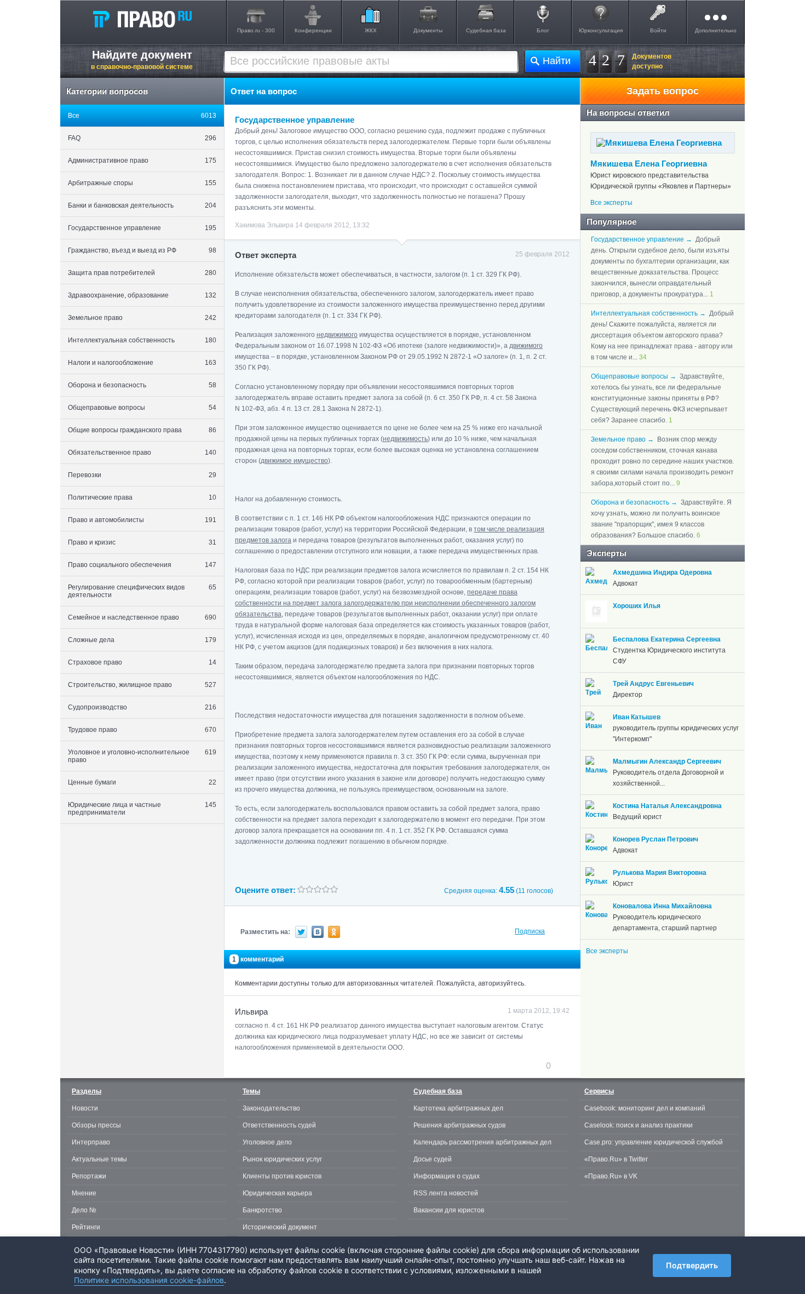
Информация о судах (446, 1176)
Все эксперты (611, 203)
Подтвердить (692, 1265)
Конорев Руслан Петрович (655, 839)
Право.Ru (142, 18)
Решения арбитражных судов (459, 1125)
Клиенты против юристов (282, 1176)
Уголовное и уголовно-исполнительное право (142, 756)
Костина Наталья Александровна (667, 806)
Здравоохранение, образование (142, 295)
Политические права (142, 497)
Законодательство (271, 1108)
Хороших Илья (636, 606)
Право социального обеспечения (142, 565)
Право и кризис (142, 542)
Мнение (84, 1193)
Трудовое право (142, 730)
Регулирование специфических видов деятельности (142, 591)
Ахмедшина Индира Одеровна (662, 572)
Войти (658, 30)
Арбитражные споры (142, 183)
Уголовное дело (267, 1142)
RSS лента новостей (445, 1193)
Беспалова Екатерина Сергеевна (667, 639)
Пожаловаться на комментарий (289, 1065)
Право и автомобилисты (142, 520)
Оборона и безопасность (142, 385)
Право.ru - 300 (256, 30)
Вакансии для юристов (448, 1210)
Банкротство (262, 1210)
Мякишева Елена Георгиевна (648, 163)
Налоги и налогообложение (142, 363)
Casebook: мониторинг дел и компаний (644, 1108)
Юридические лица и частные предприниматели (142, 808)
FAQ (142, 138)
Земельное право (142, 318)
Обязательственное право (142, 452)
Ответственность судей (279, 1125)
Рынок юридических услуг (282, 1159)
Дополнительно (716, 30)
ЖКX (371, 30)
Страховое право (142, 662)
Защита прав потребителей (142, 273)
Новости (85, 1108)
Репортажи (89, 1176)
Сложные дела (142, 640)
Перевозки (142, 475)
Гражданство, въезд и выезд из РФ (142, 250)
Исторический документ (280, 1227)
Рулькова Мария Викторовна (659, 873)
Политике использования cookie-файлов (149, 1280)
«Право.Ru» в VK (610, 1176)
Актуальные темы (99, 1159)
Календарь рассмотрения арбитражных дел (482, 1142)
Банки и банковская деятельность (142, 205)
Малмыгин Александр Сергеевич (667, 761)
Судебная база (486, 30)
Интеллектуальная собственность (142, 340)
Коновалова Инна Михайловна (662, 906)
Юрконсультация (601, 30)
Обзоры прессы (96, 1125)
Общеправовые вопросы (142, 407)
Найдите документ (142, 60)
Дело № (84, 1210)
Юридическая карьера (277, 1193)
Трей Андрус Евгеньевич (653, 684)
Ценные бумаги (142, 782)
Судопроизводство (142, 707)
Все (142, 115)
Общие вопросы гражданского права (142, 430)
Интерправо (91, 1142)
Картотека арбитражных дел (458, 1108)
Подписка (530, 931)
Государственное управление (142, 228)
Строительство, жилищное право (142, 685)
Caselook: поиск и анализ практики (638, 1125)
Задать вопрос (662, 90)
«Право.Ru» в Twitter (616, 1159)
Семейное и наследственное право (142, 617)
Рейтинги (86, 1227)
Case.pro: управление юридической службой (653, 1142)
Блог (543, 30)
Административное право (142, 160)
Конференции (313, 30)
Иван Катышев (636, 717)
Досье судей (432, 1159)
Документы (427, 30)
